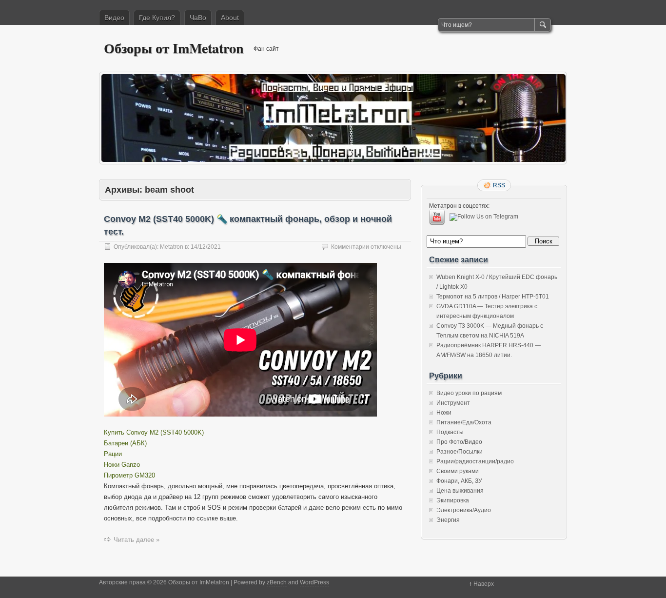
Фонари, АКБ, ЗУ (459, 481)
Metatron (171, 246)
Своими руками (457, 471)
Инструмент (453, 402)
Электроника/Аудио (463, 510)
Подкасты (450, 432)
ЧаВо (198, 17)
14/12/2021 (206, 246)
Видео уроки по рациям (469, 393)
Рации (113, 454)
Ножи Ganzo (122, 464)
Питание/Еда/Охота (463, 422)
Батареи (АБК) (125, 443)
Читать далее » (136, 539)
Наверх (483, 583)
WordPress (314, 582)
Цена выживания (460, 490)
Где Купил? (157, 17)
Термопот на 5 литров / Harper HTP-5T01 (492, 296)
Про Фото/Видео (459, 442)
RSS (499, 185)
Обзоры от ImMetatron (174, 48)
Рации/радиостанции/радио (475, 461)
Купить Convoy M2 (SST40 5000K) (154, 432)
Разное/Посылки (459, 451)
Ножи (443, 412)
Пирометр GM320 (129, 475)
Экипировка (452, 500)
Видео (114, 17)
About (230, 17)
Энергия (448, 520)
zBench (277, 582)
